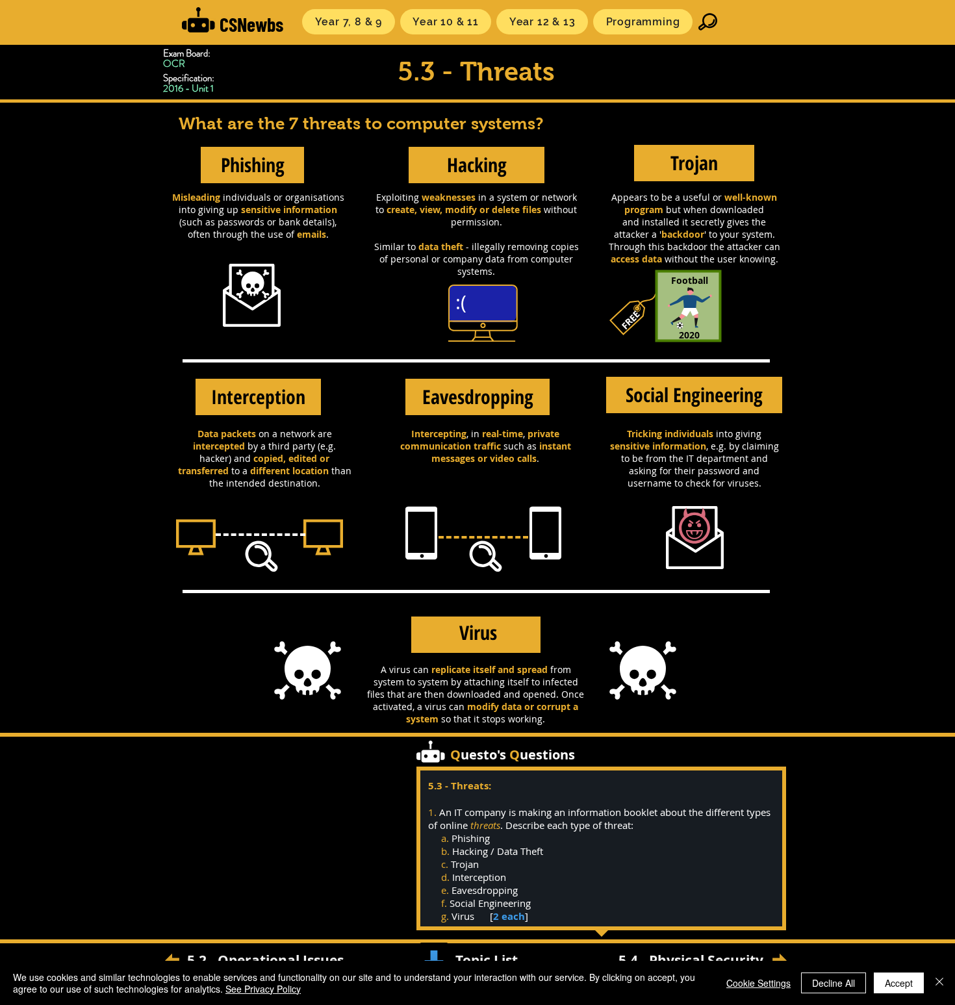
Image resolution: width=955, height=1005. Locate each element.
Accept (899, 982)
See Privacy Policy (263, 988)
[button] (348, 21)
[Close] (939, 983)
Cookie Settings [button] (758, 982)
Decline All (833, 982)
